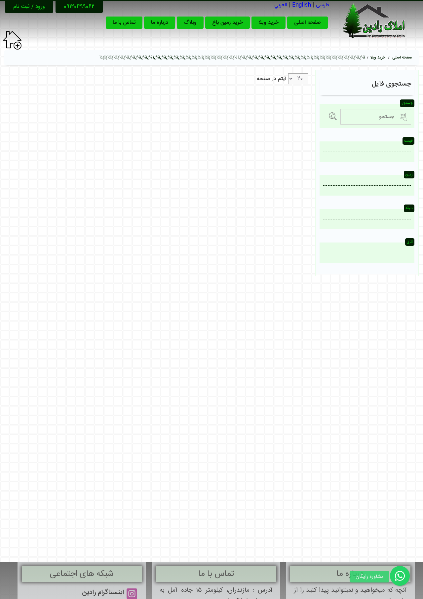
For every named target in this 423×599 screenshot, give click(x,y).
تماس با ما (124, 22)
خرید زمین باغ (227, 22)
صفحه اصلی (307, 22)
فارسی (322, 5)
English (301, 5)
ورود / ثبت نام (29, 6)
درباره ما (159, 22)
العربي (280, 5)
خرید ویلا (268, 22)
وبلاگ (190, 22)
